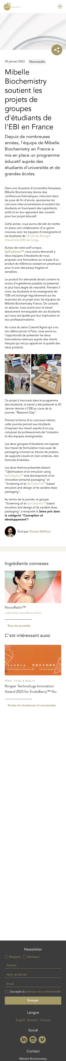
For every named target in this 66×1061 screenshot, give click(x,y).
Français (45, 1020)
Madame (15, 957)
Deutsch (32, 1020)
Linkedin (23, 1039)
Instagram (33, 1039)
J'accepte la (35, 991)
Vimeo (42, 1039)
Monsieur (33, 957)
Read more (33, 595)
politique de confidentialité (43, 991)
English (20, 1020)
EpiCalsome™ (14, 251)
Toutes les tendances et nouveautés (32, 705)
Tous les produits (19, 626)
